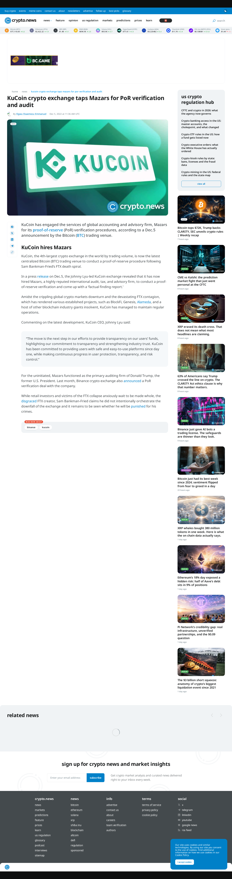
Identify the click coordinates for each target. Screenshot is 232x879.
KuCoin (45, 427)
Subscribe (95, 777)
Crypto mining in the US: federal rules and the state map (201, 173)
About (62, 10)
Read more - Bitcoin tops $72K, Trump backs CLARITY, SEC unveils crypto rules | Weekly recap (201, 210)
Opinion (73, 20)
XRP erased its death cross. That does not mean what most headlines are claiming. (200, 330)
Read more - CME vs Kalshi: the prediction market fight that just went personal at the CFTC (201, 259)
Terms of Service (151, 805)
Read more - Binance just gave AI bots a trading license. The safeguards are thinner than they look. (201, 411)
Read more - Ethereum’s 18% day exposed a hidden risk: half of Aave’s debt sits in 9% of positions (201, 559)
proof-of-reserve (48, 229)
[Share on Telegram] (12, 246)
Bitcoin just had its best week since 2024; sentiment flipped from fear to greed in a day (198, 482)
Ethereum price (39, 30)
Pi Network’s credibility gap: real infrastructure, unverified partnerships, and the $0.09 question (200, 632)
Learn (149, 20)
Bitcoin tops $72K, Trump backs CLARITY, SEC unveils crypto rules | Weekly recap (200, 231)
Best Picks (114, 10)
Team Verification (116, 825)
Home (15, 91)
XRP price (61, 30)
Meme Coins (35, 10)
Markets (107, 20)
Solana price (104, 30)
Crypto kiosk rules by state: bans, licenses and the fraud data (198, 162)
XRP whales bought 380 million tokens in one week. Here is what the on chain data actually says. (201, 531)
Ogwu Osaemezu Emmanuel (31, 113)
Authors (111, 830)
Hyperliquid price (127, 30)
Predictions (123, 20)
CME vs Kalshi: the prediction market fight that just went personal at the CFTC (197, 281)
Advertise (88, 10)
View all (201, 183)
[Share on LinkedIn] (12, 239)
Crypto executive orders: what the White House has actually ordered (199, 148)
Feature (60, 20)
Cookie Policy (149, 815)
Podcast (39, 845)
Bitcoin (75, 805)
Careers (110, 820)
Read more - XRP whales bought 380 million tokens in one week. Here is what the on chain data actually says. (201, 510)
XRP (73, 820)
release (43, 276)
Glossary (126, 10)
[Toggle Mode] (225, 11)
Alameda (144, 302)
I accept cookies (185, 862)
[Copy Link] (12, 252)
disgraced (29, 401)
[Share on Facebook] (12, 227)
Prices (138, 20)
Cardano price (151, 30)
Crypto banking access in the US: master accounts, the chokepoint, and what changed (201, 124)
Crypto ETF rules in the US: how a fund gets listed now (200, 136)
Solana (74, 815)
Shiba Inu (76, 825)
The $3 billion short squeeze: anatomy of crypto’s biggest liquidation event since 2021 (197, 683)
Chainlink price (175, 30)
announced (132, 381)
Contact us (50, 10)
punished (138, 406)
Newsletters (74, 10)
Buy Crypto (10, 10)
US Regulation (90, 20)
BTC (80, 235)
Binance (31, 427)
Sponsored (77, 850)
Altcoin (75, 835)
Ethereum (76, 810)
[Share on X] (12, 233)
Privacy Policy (150, 810)
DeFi (73, 840)
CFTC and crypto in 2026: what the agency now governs (199, 112)
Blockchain (77, 830)
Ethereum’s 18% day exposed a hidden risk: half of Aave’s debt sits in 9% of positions (199, 581)
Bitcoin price (15, 30)
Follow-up (101, 10)
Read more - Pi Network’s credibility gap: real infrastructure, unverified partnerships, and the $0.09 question (201, 609)
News (47, 20)
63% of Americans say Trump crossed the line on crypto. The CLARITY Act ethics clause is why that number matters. (200, 381)
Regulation (77, 845)
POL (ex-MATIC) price (200, 30)
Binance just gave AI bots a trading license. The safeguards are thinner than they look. (199, 433)
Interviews (41, 850)
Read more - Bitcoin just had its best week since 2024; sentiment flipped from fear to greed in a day (201, 460)
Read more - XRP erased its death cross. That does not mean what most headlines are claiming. (201, 308)
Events (22, 10)
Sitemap (39, 855)
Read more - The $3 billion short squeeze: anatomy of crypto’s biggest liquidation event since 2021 (201, 662)
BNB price (82, 30)
